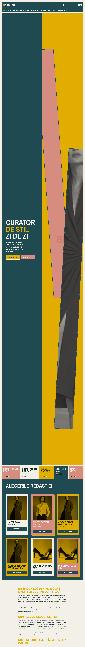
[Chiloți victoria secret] (42, 508)
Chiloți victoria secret (41, 523)
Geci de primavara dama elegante (16, 566)
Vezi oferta (17, 529)
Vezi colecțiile (13, 257)
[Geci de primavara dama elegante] (17, 551)
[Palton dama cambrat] (17, 508)
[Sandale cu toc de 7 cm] (42, 551)
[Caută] (80, 5)
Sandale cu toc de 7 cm (42, 566)
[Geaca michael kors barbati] (68, 508)
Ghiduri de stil (28, 257)
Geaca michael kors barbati (65, 523)
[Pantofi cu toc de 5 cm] (68, 551)
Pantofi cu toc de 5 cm (67, 566)
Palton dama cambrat (13, 523)
